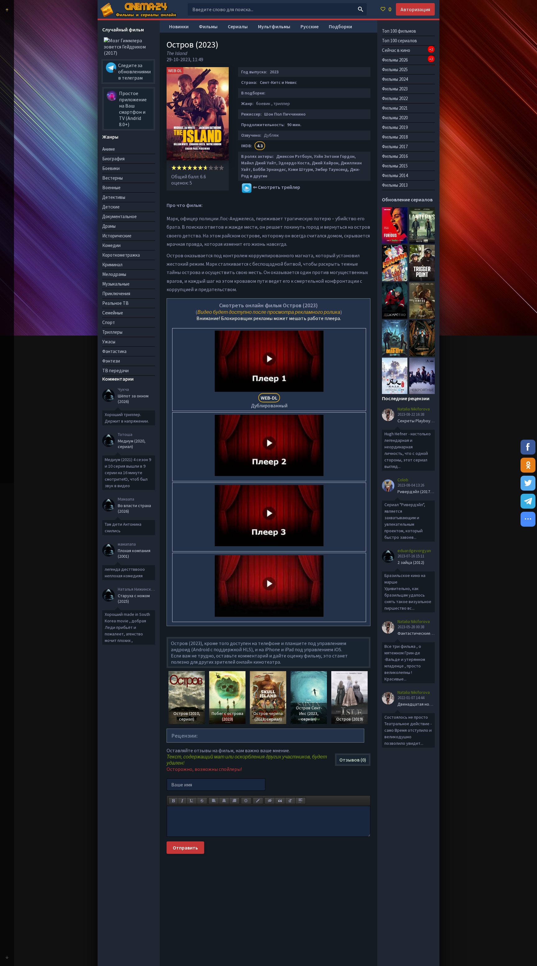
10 (221, 167)
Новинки (179, 26)
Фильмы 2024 (395, 79)
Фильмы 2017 (395, 146)
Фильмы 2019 (395, 127)
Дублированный (269, 402)
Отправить (185, 848)
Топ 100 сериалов (399, 40)
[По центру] (224, 800)
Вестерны (112, 178)
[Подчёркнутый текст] (191, 800)
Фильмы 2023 (395, 89)
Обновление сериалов (407, 199)
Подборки (340, 26)
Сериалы (238, 26)
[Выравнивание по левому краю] (214, 800)
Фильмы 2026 (407, 60)
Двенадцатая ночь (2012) (421, 704)
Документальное (119, 216)
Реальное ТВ (115, 303)
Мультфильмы (274, 26)
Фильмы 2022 (395, 98)
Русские (310, 26)
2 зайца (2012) (410, 562)
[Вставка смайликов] (246, 800)
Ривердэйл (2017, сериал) (422, 491)
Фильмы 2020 (395, 118)
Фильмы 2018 (395, 137)
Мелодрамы (114, 274)
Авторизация (415, 9)
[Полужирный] (173, 800)
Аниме (108, 149)
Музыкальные (116, 284)
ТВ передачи (115, 370)
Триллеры (112, 332)
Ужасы (108, 342)
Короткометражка (121, 255)
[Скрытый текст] (269, 800)
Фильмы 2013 (395, 185)
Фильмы (208, 26)
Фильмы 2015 (395, 166)
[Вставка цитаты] (280, 800)
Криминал (112, 265)
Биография (113, 159)
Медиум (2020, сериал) (131, 443)
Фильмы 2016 (395, 156)
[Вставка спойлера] (300, 800)
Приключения (116, 293)
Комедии (111, 245)
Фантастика (114, 351)
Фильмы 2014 (395, 175)
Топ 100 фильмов (399, 31)
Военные (111, 187)
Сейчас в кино (407, 50)
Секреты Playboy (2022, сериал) (428, 420)
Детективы (113, 197)
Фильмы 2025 (395, 69)
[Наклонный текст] (182, 800)
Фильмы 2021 (395, 108)
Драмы (109, 226)
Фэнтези (111, 361)
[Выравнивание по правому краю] (234, 800)
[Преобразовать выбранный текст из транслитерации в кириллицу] (290, 800)
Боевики (111, 168)
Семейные (112, 313)
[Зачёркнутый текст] (202, 800)
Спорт (108, 322)
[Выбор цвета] (258, 800)
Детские (111, 207)
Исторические (116, 236)
